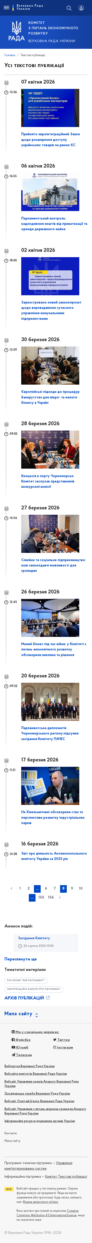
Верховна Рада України (51, 41)
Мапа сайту (12, 1141)
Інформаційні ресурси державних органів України (39, 1121)
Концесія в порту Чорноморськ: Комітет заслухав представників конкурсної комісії (47, 481)
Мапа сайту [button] (18, 1014)
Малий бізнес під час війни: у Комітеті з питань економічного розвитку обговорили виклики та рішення (53, 649)
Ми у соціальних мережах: (37, 1032)
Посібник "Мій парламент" (26, 981)
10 (81, 889)
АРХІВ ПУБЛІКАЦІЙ (24, 998)
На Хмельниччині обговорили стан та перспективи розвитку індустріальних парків (53, 817)
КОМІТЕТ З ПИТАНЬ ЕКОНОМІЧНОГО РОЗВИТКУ (53, 28)
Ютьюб (21, 1047)
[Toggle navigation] (6, 7)
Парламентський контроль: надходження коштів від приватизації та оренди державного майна (54, 224)
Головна (9, 55)
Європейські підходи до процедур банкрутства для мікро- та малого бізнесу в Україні (50, 397)
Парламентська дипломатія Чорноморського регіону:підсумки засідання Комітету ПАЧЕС (50, 733)
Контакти (10, 1133)
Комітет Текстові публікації (66, 1177)
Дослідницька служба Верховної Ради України (37, 1093)
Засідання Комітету (34, 938)
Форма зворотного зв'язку (40, 1202)
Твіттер (63, 1040)
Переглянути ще (20, 959)
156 (51, 898)
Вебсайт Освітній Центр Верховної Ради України (39, 1101)
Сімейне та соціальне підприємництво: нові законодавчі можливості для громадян (53, 565)
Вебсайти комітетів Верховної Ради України (35, 1074)
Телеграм (23, 1055)
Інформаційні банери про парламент (34, 989)
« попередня (11, 888)
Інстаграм (64, 1047)
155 (41, 898)
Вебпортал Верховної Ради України (29, 1066)
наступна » (59, 897)
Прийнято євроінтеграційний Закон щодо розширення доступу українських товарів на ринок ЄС (50, 140)
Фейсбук (23, 1040)
